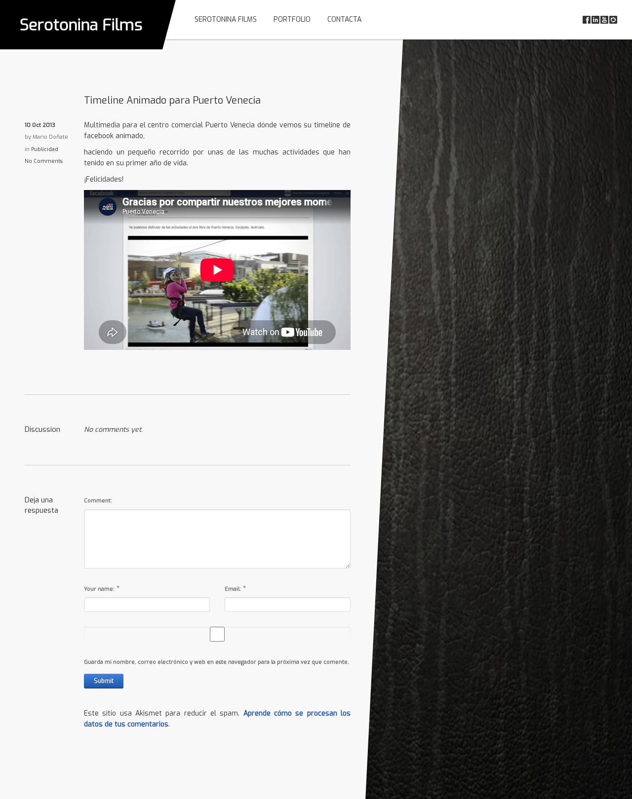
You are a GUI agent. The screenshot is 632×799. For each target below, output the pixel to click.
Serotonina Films (81, 24)
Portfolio (292, 19)
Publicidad (44, 149)
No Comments (44, 161)
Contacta (344, 19)
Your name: (99, 589)
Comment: (98, 500)
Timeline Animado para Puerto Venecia (172, 100)
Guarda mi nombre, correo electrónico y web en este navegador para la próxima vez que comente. (216, 662)
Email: (233, 589)
